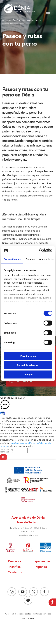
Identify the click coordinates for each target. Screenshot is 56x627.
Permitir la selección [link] (28, 365)
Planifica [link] (16, 20)
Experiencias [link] (41, 561)
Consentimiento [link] (12, 259)
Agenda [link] (41, 567)
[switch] (48, 322)
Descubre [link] (14, 561)
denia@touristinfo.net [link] (28, 535)
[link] (52, 602)
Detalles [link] (30, 259)
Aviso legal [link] (9, 614)
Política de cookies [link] (23, 614)
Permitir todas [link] (28, 356)
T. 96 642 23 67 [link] (28, 532)
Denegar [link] (28, 374)
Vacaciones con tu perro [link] (31, 20)
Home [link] (8, 20)
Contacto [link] (14, 572)
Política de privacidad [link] (42, 614)
